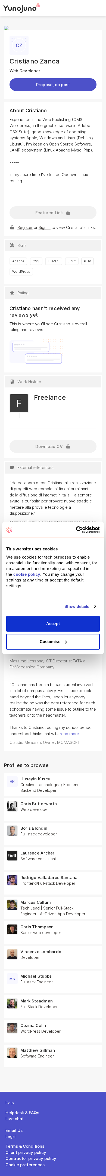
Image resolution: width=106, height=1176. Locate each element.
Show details (76, 606)
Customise (50, 641)
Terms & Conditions (24, 1146)
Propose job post (53, 84)
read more (69, 733)
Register (25, 227)
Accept (53, 623)
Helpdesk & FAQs (22, 1112)
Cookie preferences (25, 1164)
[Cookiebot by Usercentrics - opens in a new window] (76, 529)
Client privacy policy (25, 1152)
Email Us (14, 1130)
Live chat (14, 1118)
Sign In (45, 227)
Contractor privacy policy (30, 1158)
